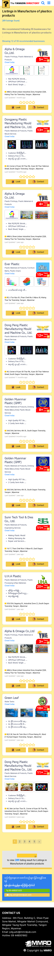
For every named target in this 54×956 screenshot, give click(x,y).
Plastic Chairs (15, 271)
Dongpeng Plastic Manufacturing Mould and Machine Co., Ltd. (18, 124)
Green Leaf (12, 698)
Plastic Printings (11, 57)
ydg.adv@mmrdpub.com (20, 895)
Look (18, 107)
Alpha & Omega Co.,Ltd (19, 631)
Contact (40, 446)
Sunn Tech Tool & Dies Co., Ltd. (19, 519)
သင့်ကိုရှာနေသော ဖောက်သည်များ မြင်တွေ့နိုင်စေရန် (25, 882)
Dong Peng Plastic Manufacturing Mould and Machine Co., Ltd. (18, 329)
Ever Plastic (12, 264)
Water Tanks (9, 702)
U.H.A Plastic (13, 576)
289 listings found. (11, 20)
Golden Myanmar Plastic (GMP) (15, 401)
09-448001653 (15, 890)
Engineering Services (13, 528)
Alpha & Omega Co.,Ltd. (15, 51)
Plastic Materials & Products (15, 131)
